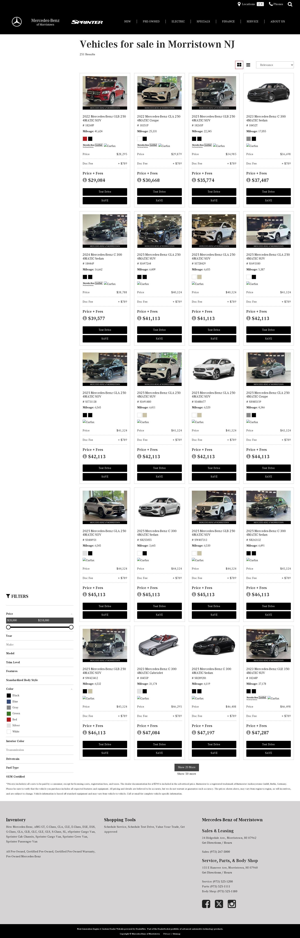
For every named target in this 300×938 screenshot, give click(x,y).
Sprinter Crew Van (75, 836)
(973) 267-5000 (220, 851)
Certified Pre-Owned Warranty (74, 851)
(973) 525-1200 (223, 881)
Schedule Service (115, 826)
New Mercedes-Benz (19, 826)
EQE (85, 826)
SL (64, 831)
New (127, 21)
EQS (92, 826)
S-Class (56, 831)
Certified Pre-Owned (40, 851)
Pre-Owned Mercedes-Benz (23, 856)
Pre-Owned (151, 21)
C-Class (51, 826)
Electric (178, 21)
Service (252, 21)
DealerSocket (164, 929)
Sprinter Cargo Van (48, 836)
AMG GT (39, 826)
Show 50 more (186, 773)
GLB (27, 831)
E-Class (76, 826)
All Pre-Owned (15, 851)
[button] (290, 4)
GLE (40, 831)
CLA (60, 826)
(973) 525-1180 (228, 891)
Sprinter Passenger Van (21, 841)
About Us (277, 21)
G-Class (11, 831)
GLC (34, 831)
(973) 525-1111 (220, 886)
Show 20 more (187, 767)
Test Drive (105, 191)
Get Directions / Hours (217, 842)
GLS (47, 831)
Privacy (167, 934)
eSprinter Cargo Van (81, 831)
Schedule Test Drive (141, 826)
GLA (20, 831)
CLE (67, 826)
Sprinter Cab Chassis (20, 836)
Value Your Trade (167, 826)
